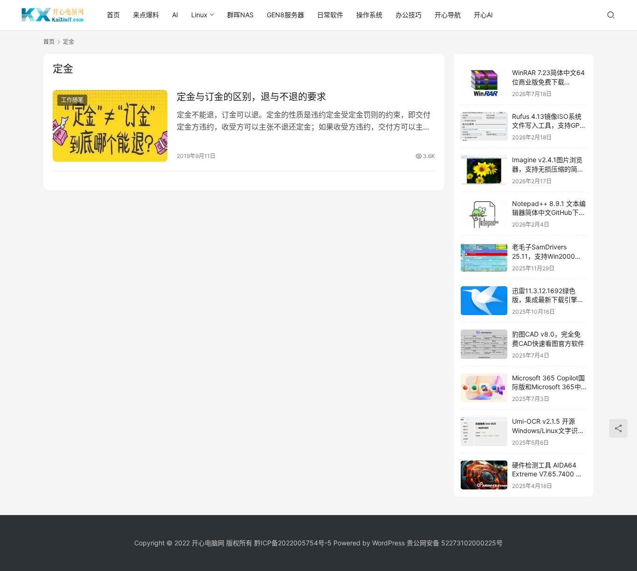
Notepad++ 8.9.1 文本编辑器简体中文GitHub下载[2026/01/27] (549, 213)
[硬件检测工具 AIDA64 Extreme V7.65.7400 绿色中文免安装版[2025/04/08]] (484, 475)
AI (175, 15)
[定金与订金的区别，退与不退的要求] (110, 126)
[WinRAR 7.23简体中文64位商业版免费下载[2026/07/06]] (484, 82)
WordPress (388, 543)
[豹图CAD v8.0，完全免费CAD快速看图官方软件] (484, 344)
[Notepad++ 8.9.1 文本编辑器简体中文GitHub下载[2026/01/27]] (484, 213)
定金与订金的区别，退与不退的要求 (251, 97)
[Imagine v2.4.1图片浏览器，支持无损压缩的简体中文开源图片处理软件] (484, 170)
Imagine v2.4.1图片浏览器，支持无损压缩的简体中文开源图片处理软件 (548, 169)
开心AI (483, 15)
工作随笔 (72, 99)
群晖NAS (240, 15)
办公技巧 (408, 15)
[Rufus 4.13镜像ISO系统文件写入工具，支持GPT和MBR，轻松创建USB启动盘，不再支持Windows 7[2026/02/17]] (484, 126)
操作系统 (369, 15)
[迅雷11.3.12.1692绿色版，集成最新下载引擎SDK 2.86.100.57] (484, 301)
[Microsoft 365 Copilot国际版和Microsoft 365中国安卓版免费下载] (484, 388)
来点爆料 (146, 15)
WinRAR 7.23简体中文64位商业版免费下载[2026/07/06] (548, 82)
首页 (113, 15)
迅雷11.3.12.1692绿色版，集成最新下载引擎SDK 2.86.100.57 (544, 300)
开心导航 (448, 15)
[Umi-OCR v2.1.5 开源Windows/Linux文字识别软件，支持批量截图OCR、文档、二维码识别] (484, 431)
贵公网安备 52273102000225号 (455, 543)
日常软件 (330, 15)
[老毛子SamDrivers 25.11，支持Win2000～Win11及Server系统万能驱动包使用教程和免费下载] (484, 257)
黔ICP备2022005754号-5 (293, 543)
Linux (199, 15)
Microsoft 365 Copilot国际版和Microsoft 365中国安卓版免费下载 (548, 387)
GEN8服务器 (285, 15)
